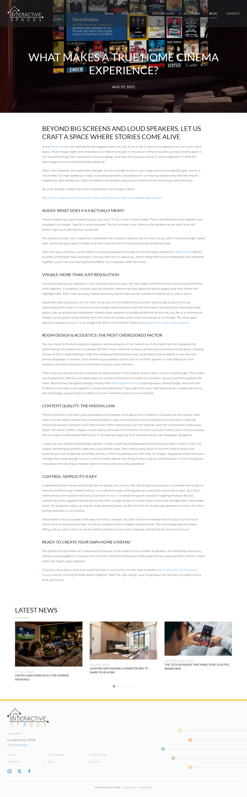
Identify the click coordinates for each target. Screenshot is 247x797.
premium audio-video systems (168, 322)
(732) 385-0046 (17, 745)
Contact (233, 13)
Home (109, 13)
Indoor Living (163, 13)
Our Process (133, 13)
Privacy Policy (145, 787)
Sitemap (128, 787)
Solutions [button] (192, 13)
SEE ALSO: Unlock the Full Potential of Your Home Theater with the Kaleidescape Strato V (102, 197)
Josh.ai (114, 495)
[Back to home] (25, 13)
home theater (60, 146)
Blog (213, 13)
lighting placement (125, 383)
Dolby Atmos (183, 252)
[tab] (114, 686)
